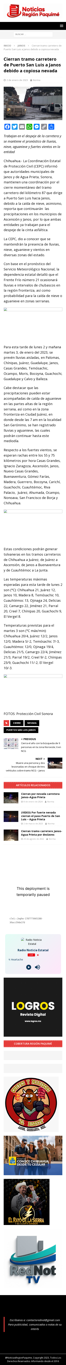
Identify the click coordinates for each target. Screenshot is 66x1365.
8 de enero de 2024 (33, 801)
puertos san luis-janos (21, 730)
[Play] (29, 967)
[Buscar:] (33, 34)
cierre (17, 723)
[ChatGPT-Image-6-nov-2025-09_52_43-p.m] (33, 1173)
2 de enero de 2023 (17, 80)
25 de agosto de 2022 (34, 838)
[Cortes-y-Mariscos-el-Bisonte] (31, 1130)
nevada (31, 723)
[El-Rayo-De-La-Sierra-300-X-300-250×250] (27, 1222)
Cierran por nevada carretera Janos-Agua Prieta (40, 795)
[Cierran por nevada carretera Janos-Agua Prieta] (11, 797)
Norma (36, 80)
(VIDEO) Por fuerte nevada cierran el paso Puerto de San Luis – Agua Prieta (40, 816)
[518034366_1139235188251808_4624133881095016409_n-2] (33, 1285)
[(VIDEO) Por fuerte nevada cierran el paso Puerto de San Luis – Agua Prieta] (11, 816)
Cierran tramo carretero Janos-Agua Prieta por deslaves (41, 832)
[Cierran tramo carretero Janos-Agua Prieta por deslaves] (11, 835)
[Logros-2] (33, 1034)
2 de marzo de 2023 (33, 823)
